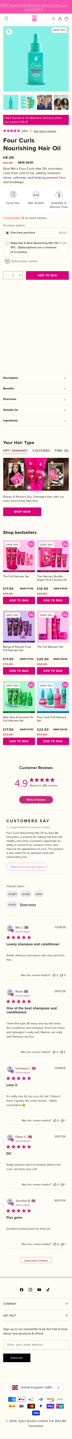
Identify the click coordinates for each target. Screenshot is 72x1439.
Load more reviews (36, 1260)
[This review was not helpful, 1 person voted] (62, 1120)
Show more (28, 904)
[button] (6, 18)
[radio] (7, 233)
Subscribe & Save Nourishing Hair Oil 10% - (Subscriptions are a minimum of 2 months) (34, 247)
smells (12, 905)
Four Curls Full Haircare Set (51, 719)
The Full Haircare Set (16, 576)
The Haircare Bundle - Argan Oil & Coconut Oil (52, 578)
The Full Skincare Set (50, 647)
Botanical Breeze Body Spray (17, 331)
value (39, 894)
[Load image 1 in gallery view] (11, 102)
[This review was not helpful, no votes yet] (61, 975)
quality (26, 894)
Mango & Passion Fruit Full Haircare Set (17, 648)
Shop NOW (22, 512)
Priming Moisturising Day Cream (52, 331)
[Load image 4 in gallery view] (61, 102)
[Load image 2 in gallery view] (27, 102)
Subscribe (17, 1358)
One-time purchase (23, 233)
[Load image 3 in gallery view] (44, 102)
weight (12, 894)
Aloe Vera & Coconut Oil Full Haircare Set (18, 719)
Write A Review (36, 800)
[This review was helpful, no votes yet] (54, 975)
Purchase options (14, 225)
